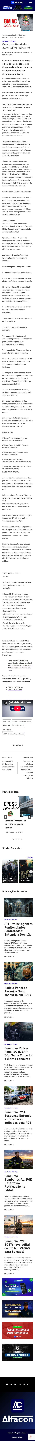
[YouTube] (19, 1384)
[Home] (3, 35)
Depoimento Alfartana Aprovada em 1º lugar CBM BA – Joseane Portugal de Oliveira (27, 768)
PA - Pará (6, 725)
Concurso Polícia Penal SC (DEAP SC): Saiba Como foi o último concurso (18, 1054)
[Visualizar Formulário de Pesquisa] (25, 2)
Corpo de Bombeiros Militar (22, 721)
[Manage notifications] (30, 1436)
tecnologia (17, 745)
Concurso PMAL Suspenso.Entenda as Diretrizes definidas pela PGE (18, 1117)
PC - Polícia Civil (18, 725)
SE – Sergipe (7, 730)
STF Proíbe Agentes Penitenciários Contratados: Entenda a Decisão (18, 929)
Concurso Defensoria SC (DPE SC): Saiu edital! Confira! (15, 824)
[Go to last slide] (5, 817)
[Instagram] (15, 1384)
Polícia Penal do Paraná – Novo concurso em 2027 (17, 991)
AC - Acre (6, 721)
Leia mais (9, 957)
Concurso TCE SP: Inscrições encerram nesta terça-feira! (8, 764)
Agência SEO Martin (17, 1437)
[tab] (13, 839)
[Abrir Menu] (30, 2)
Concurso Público (9, 41)
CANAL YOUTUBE (15, 690)
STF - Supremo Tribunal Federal (13, 734)
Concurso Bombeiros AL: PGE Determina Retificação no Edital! (18, 1183)
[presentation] (17, 806)
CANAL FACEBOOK (15, 687)
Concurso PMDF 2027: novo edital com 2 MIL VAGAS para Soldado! (17, 1246)
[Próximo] (29, 817)
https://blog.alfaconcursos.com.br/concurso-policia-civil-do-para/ (20, 667)
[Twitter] (11, 1384)
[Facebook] (7, 1384)
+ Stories (29, 857)
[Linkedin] (24, 1384)
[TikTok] (28, 1384)
